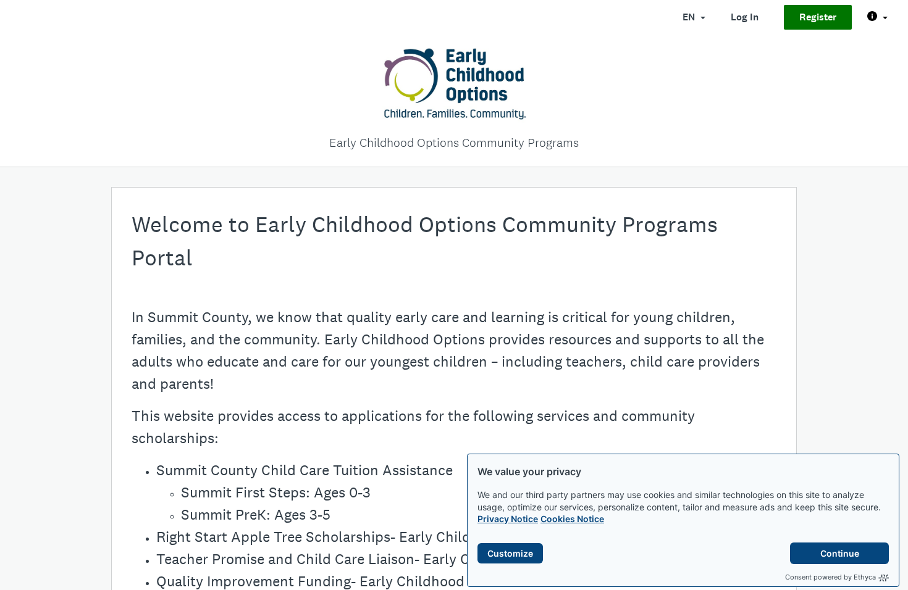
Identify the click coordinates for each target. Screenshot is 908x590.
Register (817, 16)
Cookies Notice (572, 518)
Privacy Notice (507, 518)
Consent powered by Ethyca (830, 577)
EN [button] (690, 16)
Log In (745, 16)
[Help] (877, 17)
